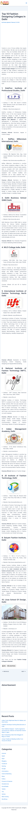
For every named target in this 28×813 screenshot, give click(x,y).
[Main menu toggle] (26, 3)
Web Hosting (5, 796)
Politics (3, 779)
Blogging (4, 761)
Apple (3, 756)
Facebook (4, 763)
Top (3, 791)
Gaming (4, 766)
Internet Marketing (6, 773)
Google (4, 768)
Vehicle (3, 794)
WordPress (4, 799)
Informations (5, 771)
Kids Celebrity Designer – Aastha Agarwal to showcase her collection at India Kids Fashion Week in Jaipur (14, 730)
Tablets (4, 789)
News (3, 776)
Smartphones (5, 784)
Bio (5, 665)
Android (4, 753)
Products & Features (7, 781)
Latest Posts (12, 665)
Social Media (5, 786)
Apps (3, 758)
